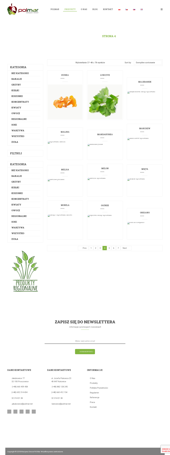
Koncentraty (20, 101)
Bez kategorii (20, 73)
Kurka (65, 75)
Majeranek (144, 82)
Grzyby (16, 84)
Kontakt (93, 407)
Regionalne (19, 119)
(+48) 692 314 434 (19, 392)
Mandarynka (105, 134)
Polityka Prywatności (99, 388)
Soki (14, 124)
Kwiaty (16, 107)
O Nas (92, 378)
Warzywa (17, 130)
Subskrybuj (86, 351)
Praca (92, 402)
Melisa (65, 169)
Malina (65, 132)
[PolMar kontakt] (25, 271)
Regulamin (94, 392)
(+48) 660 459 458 (20, 386)
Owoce (15, 113)
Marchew (144, 128)
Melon (105, 168)
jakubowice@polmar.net (22, 404)
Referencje (94, 397)
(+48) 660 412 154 (59, 392)
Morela (65, 205)
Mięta (144, 169)
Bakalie (16, 78)
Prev (85, 248)
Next (125, 248)
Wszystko (17, 136)
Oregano (145, 212)
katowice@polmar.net (61, 404)
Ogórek (105, 205)
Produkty (90, 36)
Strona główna (66, 36)
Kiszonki (17, 96)
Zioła (14, 141)
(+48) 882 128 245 (60, 386)
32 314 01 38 (17, 398)
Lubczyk (105, 75)
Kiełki (15, 90)
